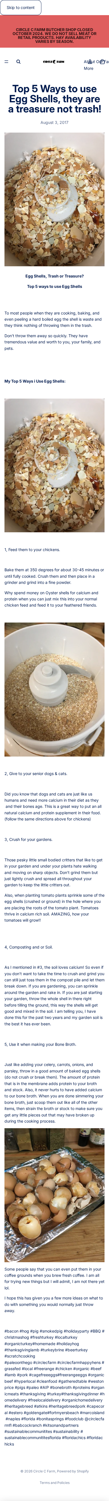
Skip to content (21, 7)
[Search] (18, 61)
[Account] (90, 61)
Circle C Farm (44, 1471)
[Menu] (6, 61)
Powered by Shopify (73, 1471)
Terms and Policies (55, 1483)
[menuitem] (88, 68)
